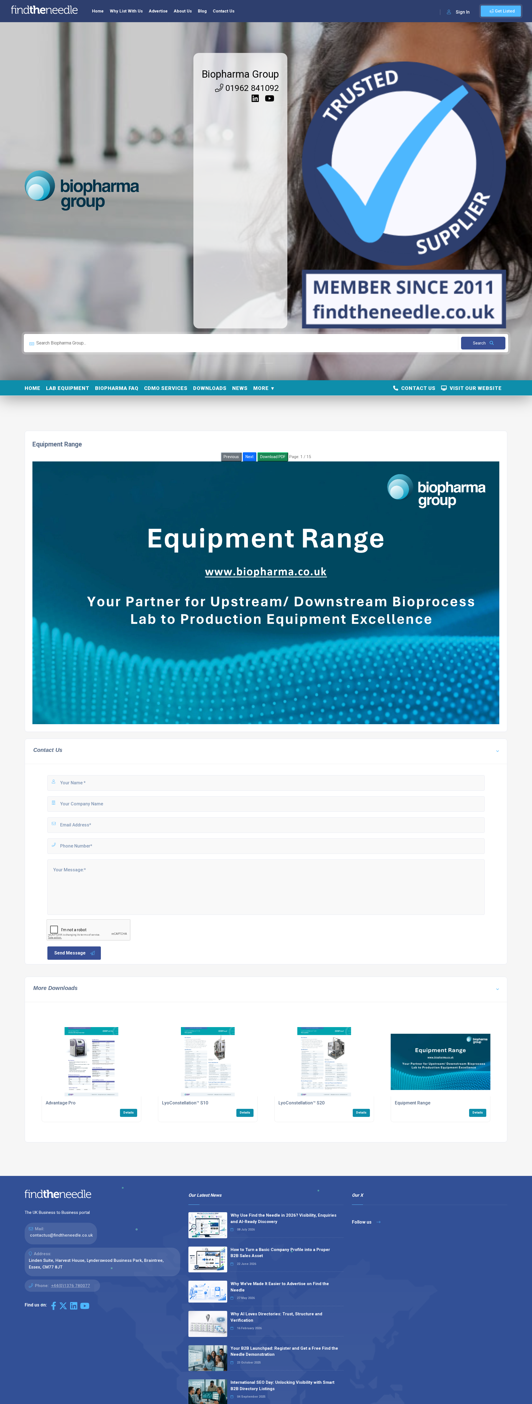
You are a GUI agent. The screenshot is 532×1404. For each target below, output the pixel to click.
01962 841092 (251, 88)
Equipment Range (412, 1103)
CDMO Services (166, 388)
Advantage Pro (61, 1103)
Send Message (70, 953)
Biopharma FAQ (117, 388)
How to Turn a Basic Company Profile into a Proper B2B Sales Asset (280, 1253)
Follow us (362, 1222)
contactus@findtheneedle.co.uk (61, 1235)
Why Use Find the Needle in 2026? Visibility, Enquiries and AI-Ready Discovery (283, 1218)
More (261, 388)
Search (480, 343)
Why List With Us (126, 11)
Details (128, 1112)
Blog (202, 11)
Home (98, 11)
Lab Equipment (67, 388)
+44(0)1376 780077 (70, 1285)
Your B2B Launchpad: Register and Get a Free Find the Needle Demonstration (284, 1351)
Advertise (158, 11)
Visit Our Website (474, 388)
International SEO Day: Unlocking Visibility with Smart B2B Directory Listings (282, 1385)
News (240, 388)
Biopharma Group (240, 74)
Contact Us (223, 11)
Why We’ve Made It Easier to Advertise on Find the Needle (280, 1287)
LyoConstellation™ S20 (301, 1103)
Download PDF (272, 457)
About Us (183, 11)
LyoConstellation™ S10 (185, 1103)
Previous (231, 457)
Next (249, 457)
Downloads (210, 388)
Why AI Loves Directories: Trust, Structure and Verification (276, 1317)
